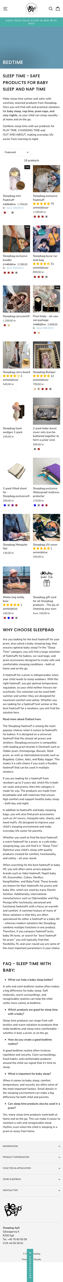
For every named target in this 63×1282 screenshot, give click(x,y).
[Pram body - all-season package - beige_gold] (38, 333)
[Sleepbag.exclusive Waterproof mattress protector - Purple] (42, 505)
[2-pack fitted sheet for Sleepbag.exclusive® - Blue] (5, 505)
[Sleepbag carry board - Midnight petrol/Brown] (5, 389)
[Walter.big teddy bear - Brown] (5, 618)
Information (10, 1146)
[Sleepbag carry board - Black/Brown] (12, 389)
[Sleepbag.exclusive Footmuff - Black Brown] (42, 216)
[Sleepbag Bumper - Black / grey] (50, 389)
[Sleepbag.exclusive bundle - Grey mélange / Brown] (8, 272)
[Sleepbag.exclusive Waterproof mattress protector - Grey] (38, 505)
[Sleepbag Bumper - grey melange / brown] (42, 389)
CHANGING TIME (29, 130)
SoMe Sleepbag (12, 1179)
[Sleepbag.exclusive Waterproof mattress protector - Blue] (35, 505)
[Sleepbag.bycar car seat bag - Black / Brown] (35, 277)
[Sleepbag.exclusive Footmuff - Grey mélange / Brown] (38, 216)
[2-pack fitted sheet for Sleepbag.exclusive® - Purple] (12, 505)
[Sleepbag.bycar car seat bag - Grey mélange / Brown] (38, 277)
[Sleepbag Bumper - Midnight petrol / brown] (46, 389)
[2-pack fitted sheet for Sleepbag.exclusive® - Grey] (8, 505)
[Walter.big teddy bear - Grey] (16, 618)
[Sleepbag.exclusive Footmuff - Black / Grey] (46, 216)
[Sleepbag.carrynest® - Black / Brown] (5, 325)
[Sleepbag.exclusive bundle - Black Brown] (12, 272)
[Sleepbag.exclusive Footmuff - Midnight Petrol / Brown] (35, 216)
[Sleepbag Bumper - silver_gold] (38, 389)
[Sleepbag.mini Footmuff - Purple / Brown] (5, 212)
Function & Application (17, 1168)
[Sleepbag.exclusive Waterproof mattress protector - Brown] (46, 505)
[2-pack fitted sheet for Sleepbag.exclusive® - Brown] (16, 505)
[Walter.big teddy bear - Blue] (8, 618)
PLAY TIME (10, 130)
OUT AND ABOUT (14, 135)
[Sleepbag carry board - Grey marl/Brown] (8, 389)
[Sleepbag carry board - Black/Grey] (16, 389)
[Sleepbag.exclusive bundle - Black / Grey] (16, 272)
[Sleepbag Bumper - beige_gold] (35, 389)
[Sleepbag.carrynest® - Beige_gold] (8, 325)
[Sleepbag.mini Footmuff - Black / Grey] (12, 212)
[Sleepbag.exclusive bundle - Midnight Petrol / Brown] (5, 272)
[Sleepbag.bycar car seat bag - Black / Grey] (46, 277)
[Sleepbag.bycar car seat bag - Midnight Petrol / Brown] (42, 277)
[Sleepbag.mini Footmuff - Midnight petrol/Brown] (8, 212)
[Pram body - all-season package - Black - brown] (35, 333)
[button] (42, 204)
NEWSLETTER (10, 1190)
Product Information (16, 1157)
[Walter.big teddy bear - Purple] (12, 618)
